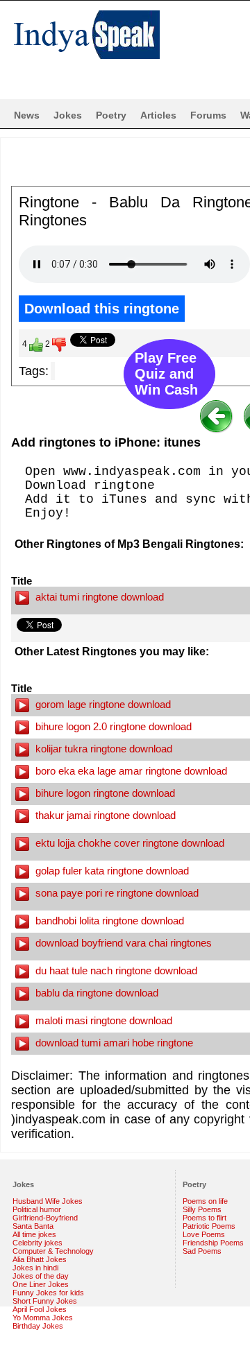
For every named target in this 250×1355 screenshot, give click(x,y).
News (27, 115)
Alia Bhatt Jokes (39, 1259)
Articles (158, 115)
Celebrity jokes (37, 1243)
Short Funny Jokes (44, 1301)
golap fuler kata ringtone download (111, 871)
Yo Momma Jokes (42, 1317)
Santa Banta (32, 1226)
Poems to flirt (204, 1218)
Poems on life (205, 1201)
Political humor (36, 1209)
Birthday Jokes (37, 1326)
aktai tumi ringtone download (98, 597)
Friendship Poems (213, 1243)
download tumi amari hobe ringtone (113, 1042)
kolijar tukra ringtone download (102, 748)
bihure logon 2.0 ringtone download (112, 726)
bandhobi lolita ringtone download (108, 920)
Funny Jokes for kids (48, 1292)
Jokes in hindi (35, 1267)
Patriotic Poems (209, 1226)
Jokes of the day (40, 1276)
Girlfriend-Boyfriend (45, 1218)
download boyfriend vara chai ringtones (122, 943)
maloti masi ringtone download (102, 1020)
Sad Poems (202, 1251)
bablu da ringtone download (95, 993)
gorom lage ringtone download (102, 704)
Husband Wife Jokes (47, 1201)
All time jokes (34, 1234)
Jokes (67, 115)
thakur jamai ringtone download (104, 815)
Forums (208, 115)
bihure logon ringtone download (104, 793)
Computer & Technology (53, 1251)
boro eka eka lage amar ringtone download (130, 771)
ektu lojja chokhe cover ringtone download (128, 843)
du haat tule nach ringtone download (115, 970)
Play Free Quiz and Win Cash (166, 373)
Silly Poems (202, 1209)
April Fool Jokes (39, 1309)
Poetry (111, 115)
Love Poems (204, 1234)
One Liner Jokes (40, 1284)
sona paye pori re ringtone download (116, 893)
